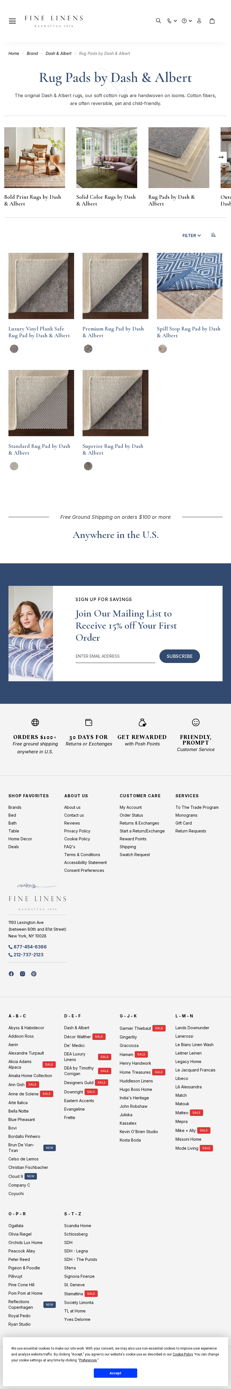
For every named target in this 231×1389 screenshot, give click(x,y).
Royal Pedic (19, 1315)
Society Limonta (79, 1302)
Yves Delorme (77, 1319)
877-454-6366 (30, 947)
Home (14, 53)
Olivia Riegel (20, 1234)
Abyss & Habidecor (26, 1027)
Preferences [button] (88, 1360)
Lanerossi (184, 1036)
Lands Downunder (192, 1027)
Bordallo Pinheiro (24, 1136)
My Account (131, 807)
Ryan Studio (19, 1324)
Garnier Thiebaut (135, 1028)
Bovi (12, 1128)
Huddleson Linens (136, 1080)
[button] (169, 19)
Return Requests (191, 831)
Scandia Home (77, 1225)
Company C (19, 1185)
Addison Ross (21, 1036)
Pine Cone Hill (21, 1284)
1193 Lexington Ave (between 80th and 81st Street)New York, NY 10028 (37, 929)
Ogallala (15, 1225)
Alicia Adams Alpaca (20, 1064)
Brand (33, 53)
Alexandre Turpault (26, 1053)
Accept (115, 1373)
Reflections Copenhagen (20, 1304)
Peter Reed (19, 1259)
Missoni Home (188, 1139)
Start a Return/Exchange (142, 831)
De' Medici (74, 1045)
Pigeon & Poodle (24, 1267)
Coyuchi (16, 1193)
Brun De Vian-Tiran (21, 1147)
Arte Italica (18, 1102)
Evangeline (74, 1109)
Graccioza (129, 1045)
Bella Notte (18, 1111)
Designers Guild (79, 1082)
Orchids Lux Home (25, 1242)
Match (181, 1095)
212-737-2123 (28, 954)
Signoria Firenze (79, 1276)
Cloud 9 (15, 1176)
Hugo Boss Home (136, 1089)
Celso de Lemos (23, 1158)
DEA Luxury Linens (74, 1056)
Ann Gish (16, 1084)
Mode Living (187, 1148)
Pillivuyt (15, 1276)
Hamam (126, 1054)
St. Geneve (74, 1284)
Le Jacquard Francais (196, 1070)
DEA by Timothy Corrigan (79, 1071)
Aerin (13, 1044)
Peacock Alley (21, 1251)
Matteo (182, 1112)
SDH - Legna (76, 1251)
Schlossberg (76, 1234)
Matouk (182, 1103)
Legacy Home (188, 1061)
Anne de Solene (23, 1093)
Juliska (126, 1114)
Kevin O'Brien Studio (139, 1131)
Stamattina (73, 1293)
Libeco (182, 1078)
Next (221, 157)
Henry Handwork (135, 1063)
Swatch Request (135, 854)
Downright (73, 1091)
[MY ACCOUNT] (199, 21)
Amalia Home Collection (30, 1075)
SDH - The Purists (80, 1259)
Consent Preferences (84, 870)
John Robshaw (133, 1106)
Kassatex (128, 1123)
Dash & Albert (59, 53)
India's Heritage (134, 1097)
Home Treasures (135, 1072)
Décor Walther (77, 1036)
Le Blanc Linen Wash (195, 1044)
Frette (69, 1117)
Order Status (131, 815)
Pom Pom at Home (25, 1293)
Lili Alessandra (189, 1086)
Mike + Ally (186, 1130)
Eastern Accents (79, 1100)
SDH (68, 1242)
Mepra (182, 1121)
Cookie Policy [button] (183, 1354)
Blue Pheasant (21, 1119)
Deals (13, 846)
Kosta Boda (130, 1140)
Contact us (74, 815)
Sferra (70, 1267)
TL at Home (75, 1310)
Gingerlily (128, 1037)
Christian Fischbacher (28, 1167)
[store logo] (54, 21)
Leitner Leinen (189, 1053)
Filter (189, 235)
